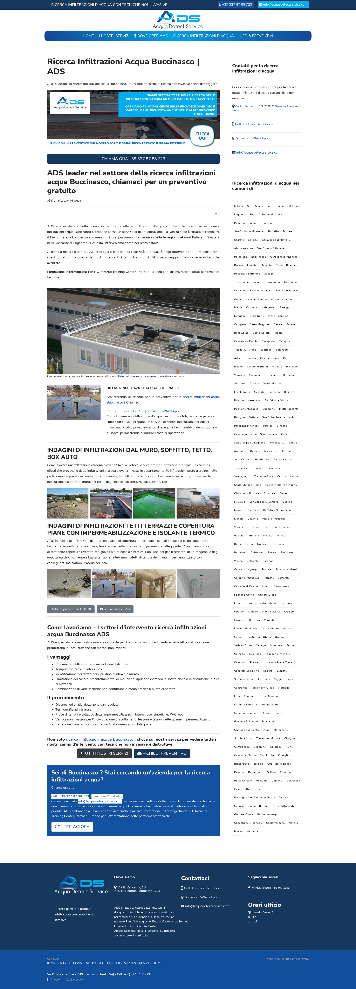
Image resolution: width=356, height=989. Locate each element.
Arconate (240, 451)
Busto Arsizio (289, 552)
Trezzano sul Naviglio (248, 282)
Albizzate (264, 679)
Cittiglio (289, 738)
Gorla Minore (270, 628)
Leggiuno (260, 746)
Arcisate (289, 611)
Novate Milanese (287, 290)
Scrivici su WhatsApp (163, 411)
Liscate (239, 518)
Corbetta (251, 307)
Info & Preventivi (256, 35)
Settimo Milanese (261, 290)
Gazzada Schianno (246, 721)
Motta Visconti (288, 409)
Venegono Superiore (269, 645)
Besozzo (254, 620)
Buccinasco (258, 256)
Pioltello (273, 231)
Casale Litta (242, 789)
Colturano (257, 552)
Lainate (252, 265)
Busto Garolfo (262, 332)
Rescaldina (241, 332)
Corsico (253, 240)
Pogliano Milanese (246, 409)
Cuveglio (284, 755)
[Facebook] (216, 213)
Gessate (259, 392)
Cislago (253, 611)
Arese (238, 299)
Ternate (283, 797)
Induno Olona (271, 611)
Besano (258, 789)
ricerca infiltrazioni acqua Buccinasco (100, 739)
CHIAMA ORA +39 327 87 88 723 (133, 159)
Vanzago (239, 375)
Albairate (269, 493)
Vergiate (269, 620)
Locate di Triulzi (257, 366)
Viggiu (278, 679)
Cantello (281, 713)
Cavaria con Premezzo (248, 662)
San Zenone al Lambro (263, 501)
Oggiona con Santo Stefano (252, 730)
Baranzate (282, 349)
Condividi (53, 959)
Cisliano (239, 493)
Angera (267, 670)
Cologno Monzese (270, 214)
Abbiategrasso (243, 248)
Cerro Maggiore (260, 324)
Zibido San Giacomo (264, 434)
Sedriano (266, 349)
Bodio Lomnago (267, 814)
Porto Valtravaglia (283, 806)
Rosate (258, 468)
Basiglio (239, 417)
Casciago (276, 746)
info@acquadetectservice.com (285, 4)
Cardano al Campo (246, 586)
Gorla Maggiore (269, 696)
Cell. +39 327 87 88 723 (125, 411)
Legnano (239, 214)
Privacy (55, 980)
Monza (238, 831)
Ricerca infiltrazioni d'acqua (203, 35)
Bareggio (285, 307)
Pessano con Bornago (280, 375)
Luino (265, 586)
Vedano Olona (243, 645)
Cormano (240, 290)
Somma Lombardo (287, 569)
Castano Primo (269, 358)
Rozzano (267, 223)
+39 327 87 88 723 (237, 4)
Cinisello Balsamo (288, 206)
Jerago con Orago (263, 687)
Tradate (266, 569)
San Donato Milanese (271, 248)
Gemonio (262, 780)
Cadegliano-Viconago (248, 823)
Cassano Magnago (246, 569)
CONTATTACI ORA (72, 826)
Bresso (238, 265)
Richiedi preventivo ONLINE (71, 609)
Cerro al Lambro (287, 476)
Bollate (288, 231)
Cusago (255, 527)
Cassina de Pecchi (246, 341)
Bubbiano (240, 552)
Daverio (239, 772)
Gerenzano (288, 603)
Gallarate (253, 561)
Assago (254, 383)
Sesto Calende (268, 603)
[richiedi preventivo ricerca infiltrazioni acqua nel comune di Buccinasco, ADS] (133, 118)
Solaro (291, 324)
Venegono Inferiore (277, 654)
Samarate (284, 578)
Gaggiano (255, 375)
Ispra (290, 679)
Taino (289, 746)
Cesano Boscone (286, 265)
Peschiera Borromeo (247, 273)
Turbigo (268, 425)
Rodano (284, 493)
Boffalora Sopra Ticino (278, 510)
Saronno (268, 561)
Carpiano (253, 510)
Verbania (252, 831)
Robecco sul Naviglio (283, 442)
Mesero (239, 510)
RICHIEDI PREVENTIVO (164, 753)
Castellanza (281, 586)
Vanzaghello (242, 476)
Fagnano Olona (244, 594)
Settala (253, 417)
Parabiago (240, 256)
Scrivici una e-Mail (117, 609)
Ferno (290, 645)
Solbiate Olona (244, 679)
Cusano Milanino (282, 299)
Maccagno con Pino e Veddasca (254, 797)
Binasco (282, 425)
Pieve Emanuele (278, 316)
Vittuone (239, 383)
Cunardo (285, 772)
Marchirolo (267, 755)
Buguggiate (255, 772)
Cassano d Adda (256, 299)
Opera (279, 332)
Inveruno (274, 392)
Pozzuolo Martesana (247, 400)
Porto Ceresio (243, 780)
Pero (286, 358)
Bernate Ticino (243, 544)
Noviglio (239, 501)
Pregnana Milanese (246, 425)
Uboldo (239, 611)
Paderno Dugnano (246, 223)
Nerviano (240, 316)
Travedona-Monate (268, 738)
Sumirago (255, 654)
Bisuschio (268, 721)
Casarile (253, 518)
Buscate (254, 493)
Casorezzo (274, 468)
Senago (269, 273)
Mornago (284, 687)
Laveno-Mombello (246, 628)
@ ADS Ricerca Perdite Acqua (270, 888)
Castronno (241, 687)
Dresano (278, 544)
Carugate (240, 324)
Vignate (277, 366)
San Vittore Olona (276, 400)
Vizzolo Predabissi (274, 518)
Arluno (238, 358)
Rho (252, 214)
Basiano (239, 535)
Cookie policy (74, 980)
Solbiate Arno (243, 738)
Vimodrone (257, 316)
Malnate (268, 578)
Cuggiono (268, 409)
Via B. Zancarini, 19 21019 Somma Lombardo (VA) (267, 108)
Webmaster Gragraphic (288, 959)
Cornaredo (273, 282)
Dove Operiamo (152, 35)
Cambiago (240, 434)
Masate (267, 535)
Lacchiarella (242, 392)
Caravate (239, 806)
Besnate (281, 670)
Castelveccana (275, 823)
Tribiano (254, 535)
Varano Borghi (258, 806)
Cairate (238, 637)
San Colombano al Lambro (279, 417)
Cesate (278, 324)
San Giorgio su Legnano (249, 442)
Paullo (251, 358)
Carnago (239, 654)
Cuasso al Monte (245, 755)
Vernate (281, 535)
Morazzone (281, 730)
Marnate (288, 628)
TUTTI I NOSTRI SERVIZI (105, 753)
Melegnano (268, 307)
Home (88, 35)
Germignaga (242, 746)
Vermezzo (240, 527)
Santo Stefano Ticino (247, 485)
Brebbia (258, 763)
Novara (293, 823)
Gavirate (239, 620)
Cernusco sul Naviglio (276, 240)
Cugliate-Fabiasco (279, 763)
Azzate (266, 713)
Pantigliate (262, 459)
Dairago (255, 451)
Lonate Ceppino (244, 696)
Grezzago (263, 544)
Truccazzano (242, 468)
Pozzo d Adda (283, 459)
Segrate (239, 240)
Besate (272, 552)
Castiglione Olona (259, 637)
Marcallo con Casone (278, 451)
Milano (238, 206)
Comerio (277, 780)
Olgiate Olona (267, 594)
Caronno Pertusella (246, 578)
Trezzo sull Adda (245, 349)
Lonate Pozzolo (244, 603)
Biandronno (241, 763)
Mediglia (284, 341)
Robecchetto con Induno (281, 485)
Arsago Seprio (270, 704)
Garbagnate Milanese (283, 256)
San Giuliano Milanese (248, 231)
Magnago (292, 366)
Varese (238, 561)
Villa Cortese (242, 459)
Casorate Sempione (246, 670)
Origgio (280, 637)
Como (285, 434)
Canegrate (268, 341)
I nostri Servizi (114, 35)
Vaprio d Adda (272, 383)
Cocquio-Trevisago (246, 713)
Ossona (287, 501)
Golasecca (293, 780)
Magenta (266, 265)
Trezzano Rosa (263, 476)
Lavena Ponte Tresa (279, 662)
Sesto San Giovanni (259, 206)
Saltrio (271, 772)
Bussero (289, 392)
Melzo (238, 307)
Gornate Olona (243, 814)
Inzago (238, 366)
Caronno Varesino (245, 704)
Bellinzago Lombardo (278, 527)
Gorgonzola (291, 282)
